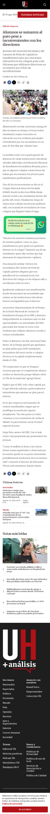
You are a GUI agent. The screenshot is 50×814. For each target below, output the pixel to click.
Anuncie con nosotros (33, 681)
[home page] (25, 4)
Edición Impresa (10, 26)
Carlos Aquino (26, 501)
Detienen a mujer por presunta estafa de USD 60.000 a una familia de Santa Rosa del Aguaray (17, 493)
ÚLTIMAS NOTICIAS (32, 14)
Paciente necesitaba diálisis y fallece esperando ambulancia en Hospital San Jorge (26, 569)
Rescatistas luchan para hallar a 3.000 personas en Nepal (25, 602)
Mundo (6, 510)
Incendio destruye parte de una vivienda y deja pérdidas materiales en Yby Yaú (27, 580)
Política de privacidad (12, 804)
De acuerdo (25, 809)
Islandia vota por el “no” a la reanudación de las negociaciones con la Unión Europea (16, 516)
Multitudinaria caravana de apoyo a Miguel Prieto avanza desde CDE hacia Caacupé (25, 591)
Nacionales (8, 487)
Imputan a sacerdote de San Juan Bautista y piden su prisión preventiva (25, 612)
